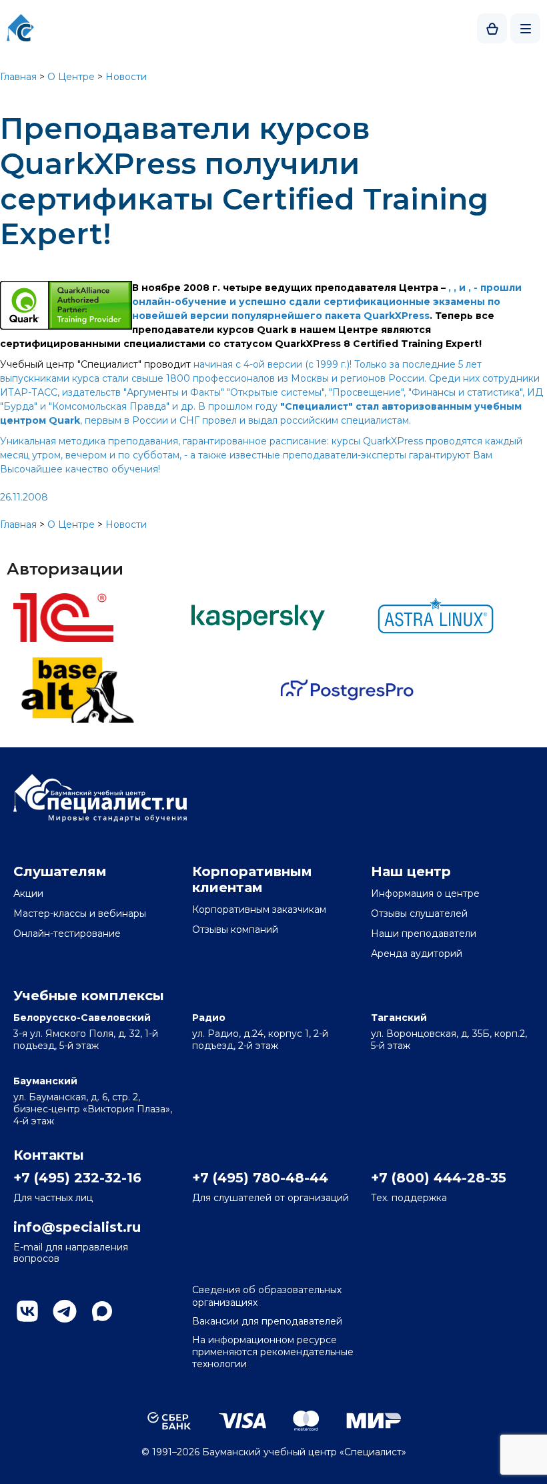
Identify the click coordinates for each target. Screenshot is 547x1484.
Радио (208, 1018)
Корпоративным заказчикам (259, 909)
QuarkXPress (397, 316)
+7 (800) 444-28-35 (438, 1177)
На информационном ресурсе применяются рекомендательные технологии (273, 1352)
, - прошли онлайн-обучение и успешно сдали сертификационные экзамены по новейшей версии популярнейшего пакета (327, 302)
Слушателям (60, 871)
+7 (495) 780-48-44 (260, 1177)
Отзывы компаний (235, 929)
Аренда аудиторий (416, 954)
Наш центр (411, 871)
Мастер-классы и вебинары (79, 913)
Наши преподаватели (423, 934)
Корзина (492, 28)
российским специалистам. (345, 420)
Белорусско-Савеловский (82, 1018)
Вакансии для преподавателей (267, 1321)
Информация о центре (425, 893)
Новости (126, 77)
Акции (28, 893)
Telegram (65, 1311)
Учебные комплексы (88, 996)
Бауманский (45, 1081)
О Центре (71, 77)
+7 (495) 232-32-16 (77, 1177)
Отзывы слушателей (419, 913)
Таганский (399, 1018)
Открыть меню (525, 28)
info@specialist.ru (77, 1227)
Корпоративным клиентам (252, 879)
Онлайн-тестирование (67, 934)
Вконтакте (27, 1311)
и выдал (259, 420)
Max (102, 1311)
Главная (18, 77)
